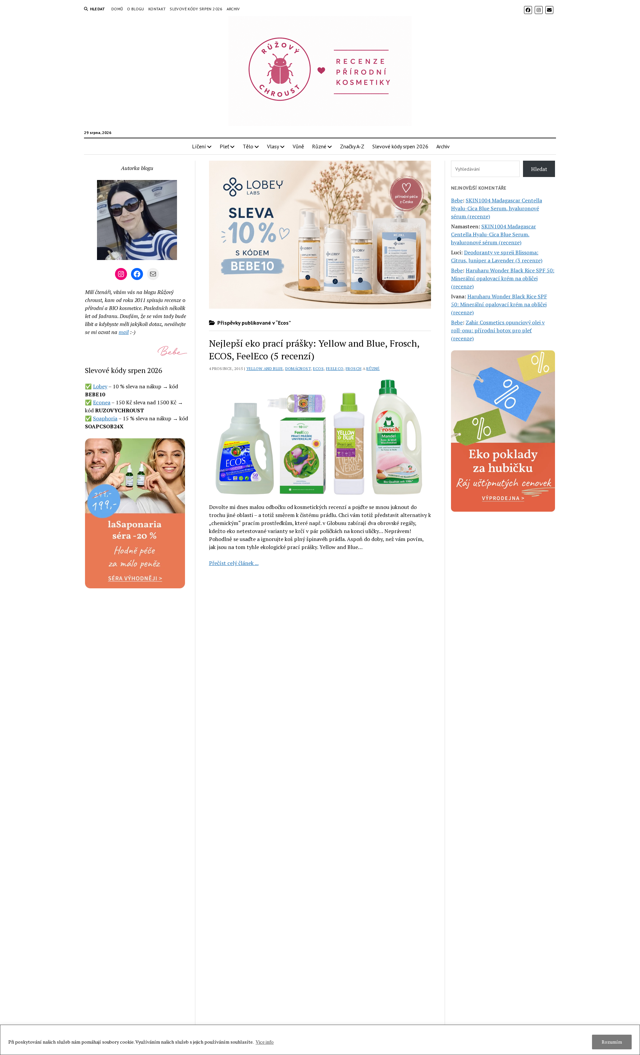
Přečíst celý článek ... (234, 563)
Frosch (353, 368)
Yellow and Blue (264, 368)
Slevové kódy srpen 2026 (196, 8)
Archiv (233, 8)
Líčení (199, 146)
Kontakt (157, 8)
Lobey (100, 386)
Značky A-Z (352, 146)
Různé (319, 146)
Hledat (539, 169)
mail (124, 332)
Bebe (457, 200)
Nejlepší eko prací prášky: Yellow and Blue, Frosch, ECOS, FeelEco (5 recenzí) (314, 349)
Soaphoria (105, 418)
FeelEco (335, 368)
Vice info (265, 1042)
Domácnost (298, 368)
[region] (320, 1040)
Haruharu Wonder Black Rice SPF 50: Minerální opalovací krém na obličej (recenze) (502, 278)
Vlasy (273, 146)
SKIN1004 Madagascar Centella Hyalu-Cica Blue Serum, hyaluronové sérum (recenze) (496, 208)
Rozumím (612, 1042)
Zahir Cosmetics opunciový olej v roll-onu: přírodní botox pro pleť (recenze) (498, 330)
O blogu (135, 8)
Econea (101, 402)
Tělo (248, 146)
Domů (117, 8)
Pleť (224, 146)
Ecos (318, 368)
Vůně (298, 146)
